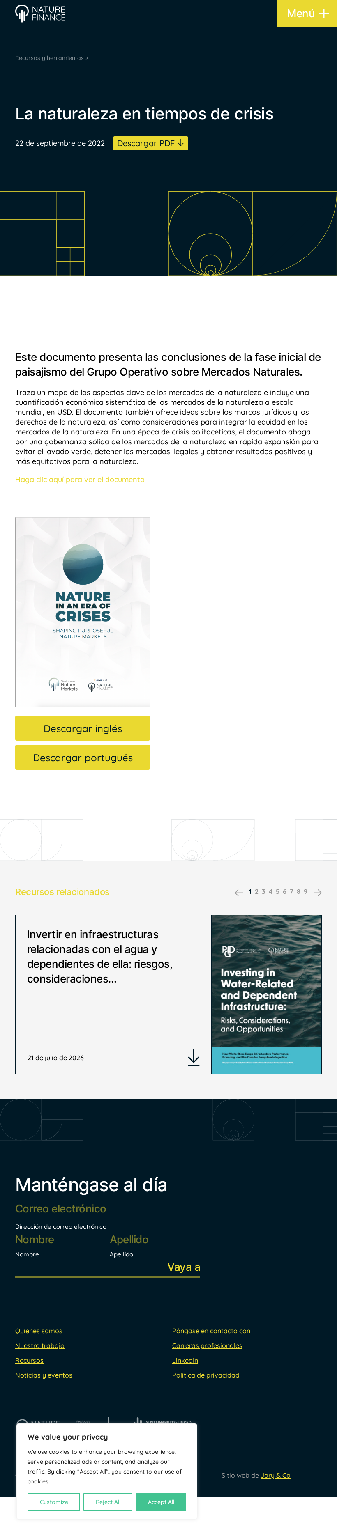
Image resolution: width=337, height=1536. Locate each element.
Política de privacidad (206, 1375)
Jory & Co (276, 1475)
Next (318, 893)
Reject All (108, 1502)
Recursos (29, 1360)
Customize (54, 1502)
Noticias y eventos (43, 1375)
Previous (239, 893)
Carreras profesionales (207, 1345)
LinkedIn (185, 1360)
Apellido (121, 1254)
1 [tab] (250, 891)
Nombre (27, 1254)
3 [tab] (263, 891)
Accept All (161, 1502)
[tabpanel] (168, 994)
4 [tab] (270, 891)
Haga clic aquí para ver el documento (80, 479)
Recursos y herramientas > (51, 58)
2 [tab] (257, 891)
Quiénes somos (38, 1331)
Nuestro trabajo (40, 1345)
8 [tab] (298, 891)
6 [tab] (284, 891)
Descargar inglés (83, 728)
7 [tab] (291, 891)
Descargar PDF (146, 143)
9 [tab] (305, 891)
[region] (106, 1471)
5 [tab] (277, 891)
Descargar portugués (83, 757)
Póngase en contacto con (211, 1331)
